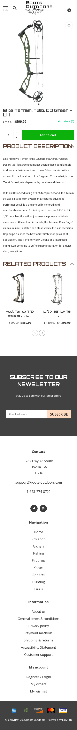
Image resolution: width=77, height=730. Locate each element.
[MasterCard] (51, 710)
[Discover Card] (38, 710)
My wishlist (38, 691)
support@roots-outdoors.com (38, 482)
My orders (38, 684)
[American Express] (14, 710)
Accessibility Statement (38, 647)
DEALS (38, 589)
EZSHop (67, 719)
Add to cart (48, 135)
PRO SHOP (38, 539)
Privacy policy (38, 626)
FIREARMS (38, 560)
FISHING (38, 553)
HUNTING (38, 582)
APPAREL (38, 575)
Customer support (38, 654)
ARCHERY (39, 546)
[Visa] (63, 710)
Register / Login (38, 677)
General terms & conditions (39, 618)
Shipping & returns (38, 640)
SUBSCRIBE (59, 414)
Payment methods (39, 633)
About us (39, 611)
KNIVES (38, 567)
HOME (38, 532)
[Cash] (26, 710)
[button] (38, 104)
